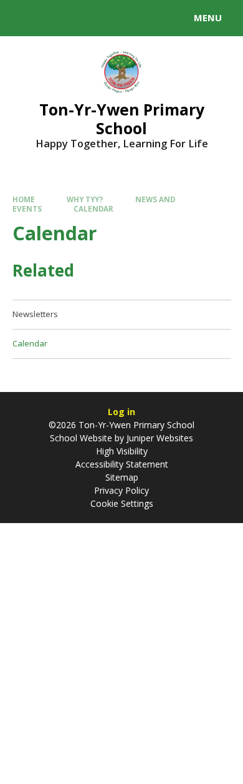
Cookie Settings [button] (121, 503)
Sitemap (121, 477)
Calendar (93, 208)
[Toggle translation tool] (54, 18)
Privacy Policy (121, 490)
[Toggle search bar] (23, 18)
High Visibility (122, 451)
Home (23, 199)
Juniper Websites (158, 438)
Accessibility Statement (121, 464)
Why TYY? (85, 199)
